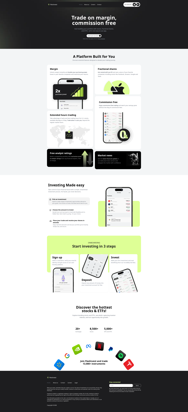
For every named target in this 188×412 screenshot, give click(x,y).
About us (86, 4)
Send (137, 385)
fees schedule (101, 38)
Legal (76, 383)
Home (80, 4)
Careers (93, 4)
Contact (99, 4)
